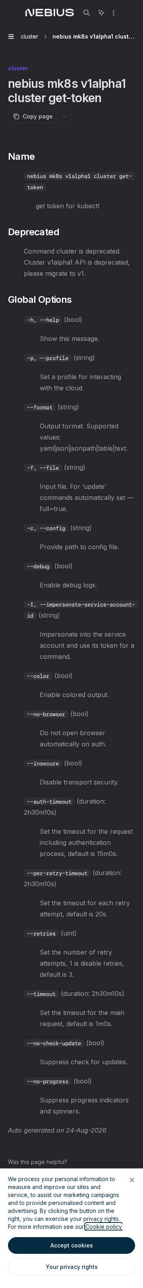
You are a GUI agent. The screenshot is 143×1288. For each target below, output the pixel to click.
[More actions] (114, 12)
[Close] (132, 1180)
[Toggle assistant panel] (101, 12)
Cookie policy (103, 1226)
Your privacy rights (72, 1266)
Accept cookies (71, 1245)
